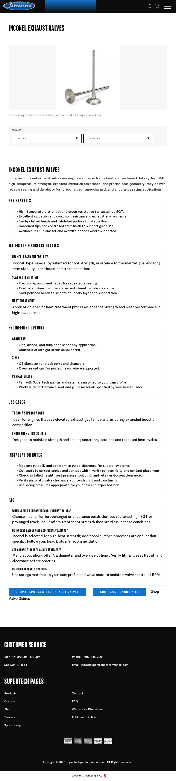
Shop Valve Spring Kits (119, 592)
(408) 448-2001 (93, 657)
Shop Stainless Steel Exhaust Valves (47, 592)
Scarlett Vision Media (105, 775)
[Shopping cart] (157, 6)
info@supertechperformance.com (104, 665)
